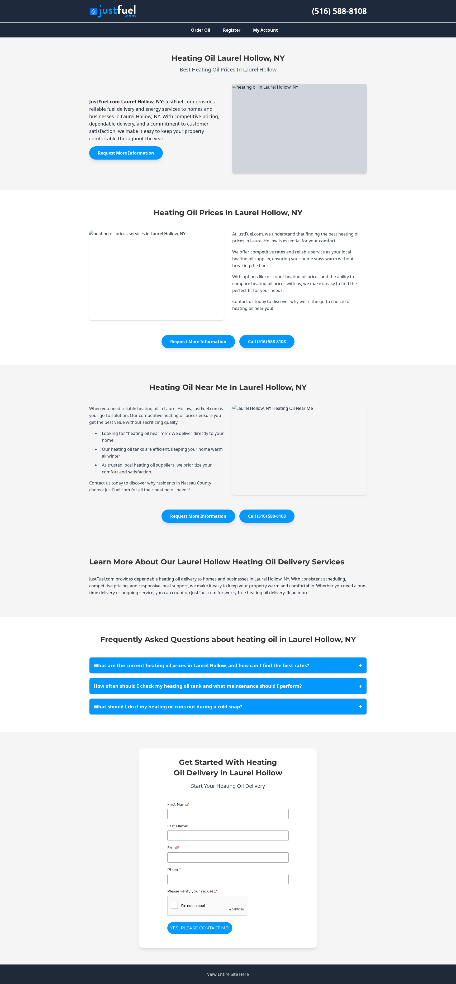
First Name (178, 804)
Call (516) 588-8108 (267, 341)
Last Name (177, 826)
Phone (173, 869)
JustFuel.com (104, 101)
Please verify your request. (192, 891)
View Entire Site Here (228, 974)
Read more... (299, 593)
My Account (265, 30)
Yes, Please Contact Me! (200, 927)
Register (231, 30)
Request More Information (126, 153)
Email (173, 847)
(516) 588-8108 (339, 11)
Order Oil (200, 30)
